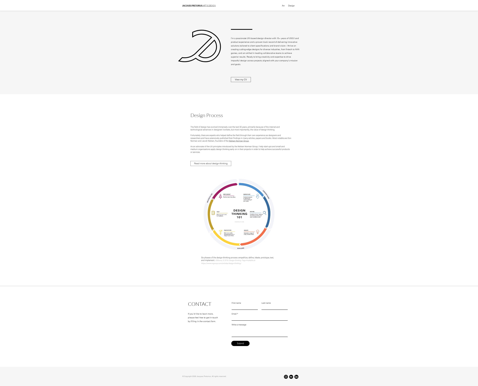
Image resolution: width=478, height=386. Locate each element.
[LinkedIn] (296, 377)
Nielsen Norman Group (239, 140)
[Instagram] (286, 377)
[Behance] (291, 377)
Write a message (239, 325)
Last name (266, 303)
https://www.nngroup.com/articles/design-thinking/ (221, 263)
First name (236, 303)
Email (234, 314)
